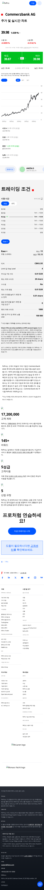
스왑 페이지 (27, 47)
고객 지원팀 (28, 856)
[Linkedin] (9, 577)
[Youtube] (22, 577)
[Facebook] (2, 577)
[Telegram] (28, 577)
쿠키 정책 (9, 827)
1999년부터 (12, 423)
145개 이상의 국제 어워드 (21, 452)
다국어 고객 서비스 (16, 476)
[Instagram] (35, 577)
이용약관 (31, 824)
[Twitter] (15, 577)
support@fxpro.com (7, 865)
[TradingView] (41, 577)
